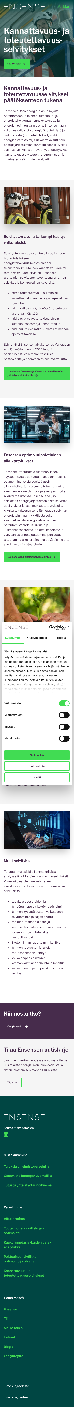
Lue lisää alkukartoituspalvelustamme (29, 556)
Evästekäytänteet (16, 1397)
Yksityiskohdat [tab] (37, 638)
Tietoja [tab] (61, 638)
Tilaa (10, 1082)
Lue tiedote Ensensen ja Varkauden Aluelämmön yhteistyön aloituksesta (35, 373)
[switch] (64, 715)
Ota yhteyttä (14, 63)
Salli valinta (37, 766)
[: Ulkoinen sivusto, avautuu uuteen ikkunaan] (53, 627)
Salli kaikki (37, 755)
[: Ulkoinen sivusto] (6, 1134)
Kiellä (37, 777)
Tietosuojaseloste (16, 1386)
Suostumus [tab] (13, 638)
